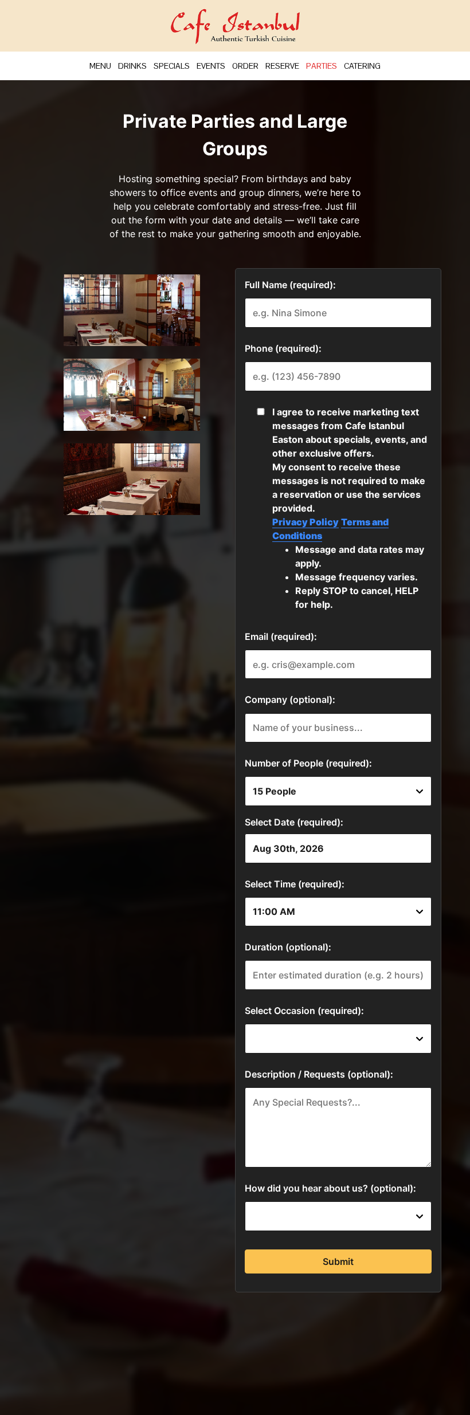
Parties (321, 66)
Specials (172, 66)
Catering (362, 66)
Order (245, 66)
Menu (100, 66)
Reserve (282, 66)
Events (211, 66)
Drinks (132, 66)
